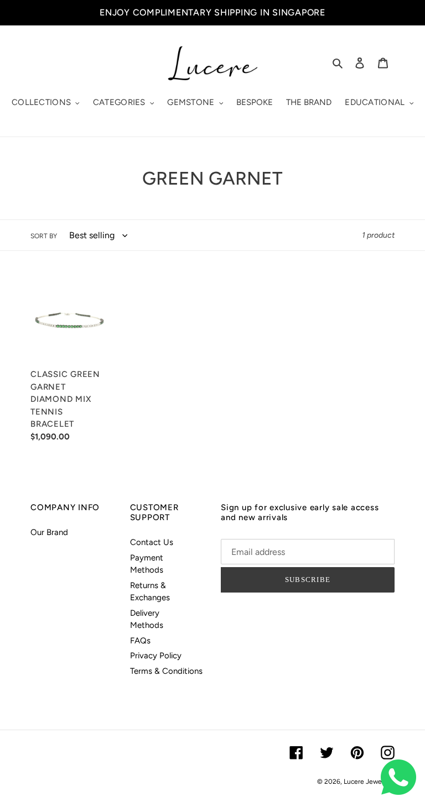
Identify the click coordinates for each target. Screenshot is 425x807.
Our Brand (49, 532)
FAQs (140, 641)
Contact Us (151, 542)
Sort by (43, 236)
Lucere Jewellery (369, 781)
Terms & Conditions (166, 671)
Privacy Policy (156, 656)
